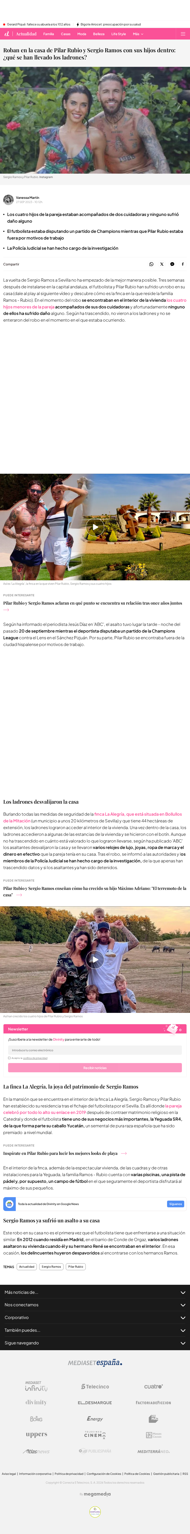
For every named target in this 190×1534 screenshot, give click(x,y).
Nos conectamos (21, 1304)
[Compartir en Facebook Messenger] (172, 264)
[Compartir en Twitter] (162, 264)
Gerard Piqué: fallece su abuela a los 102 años (38, 24)
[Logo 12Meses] (154, 1435)
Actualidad (26, 34)
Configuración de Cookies (104, 1474)
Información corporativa (35, 1474)
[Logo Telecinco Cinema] (95, 1435)
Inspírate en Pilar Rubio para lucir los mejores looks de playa (60, 1153)
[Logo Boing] (36, 1419)
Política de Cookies (137, 1474)
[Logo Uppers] (36, 1435)
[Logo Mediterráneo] (153, 1451)
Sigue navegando (22, 1342)
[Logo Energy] (95, 1419)
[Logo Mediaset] (95, 1365)
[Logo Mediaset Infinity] (36, 1386)
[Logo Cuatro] (153, 1386)
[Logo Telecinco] (95, 1386)
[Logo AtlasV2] (36, 1451)
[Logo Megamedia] (97, 1494)
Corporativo (17, 1317)
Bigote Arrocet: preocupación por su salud (111, 24)
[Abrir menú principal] (183, 33)
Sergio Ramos (51, 1266)
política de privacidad (35, 1058)
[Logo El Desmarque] (95, 1402)
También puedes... (22, 1330)
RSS (185, 1474)
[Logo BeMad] (153, 1419)
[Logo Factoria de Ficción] (153, 1402)
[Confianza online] (95, 1516)
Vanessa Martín (27, 197)
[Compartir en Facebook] (183, 264)
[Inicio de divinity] (7, 33)
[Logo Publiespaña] (95, 1451)
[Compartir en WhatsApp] (151, 264)
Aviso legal (9, 1474)
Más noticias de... (21, 1292)
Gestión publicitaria (166, 1474)
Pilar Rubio (75, 1266)
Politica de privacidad (69, 1474)
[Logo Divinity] (36, 1402)
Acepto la (30, 1058)
